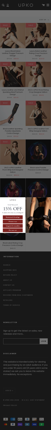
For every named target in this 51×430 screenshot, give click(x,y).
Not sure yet (13, 230)
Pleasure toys (13, 221)
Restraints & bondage (13, 217)
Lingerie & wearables (12, 226)
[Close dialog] (49, 199)
